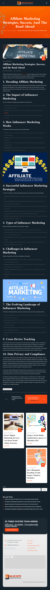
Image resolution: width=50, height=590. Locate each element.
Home (4, 30)
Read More (6, 446)
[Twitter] (6, 548)
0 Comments (18, 70)
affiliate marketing (7, 389)
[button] (46, 3)
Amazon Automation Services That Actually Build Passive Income (21, 499)
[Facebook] (8, 548)
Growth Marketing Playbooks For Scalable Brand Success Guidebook (23, 506)
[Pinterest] (11, 548)
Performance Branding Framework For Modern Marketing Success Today (24, 509)
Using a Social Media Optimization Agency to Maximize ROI (36, 438)
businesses (24, 74)
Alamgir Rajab (8, 70)
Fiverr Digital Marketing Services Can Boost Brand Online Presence (11, 439)
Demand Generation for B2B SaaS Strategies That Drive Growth (21, 504)
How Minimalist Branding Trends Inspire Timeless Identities (33, 474)
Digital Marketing (11, 30)
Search (4, 486)
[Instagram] (14, 548)
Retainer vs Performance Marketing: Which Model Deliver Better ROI (22, 501)
